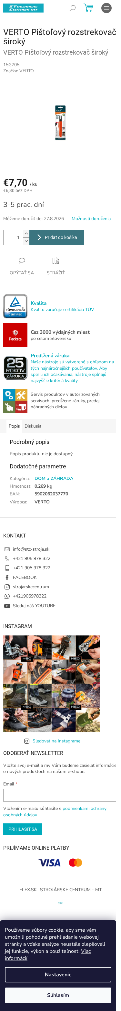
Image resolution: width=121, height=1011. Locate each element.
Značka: (18, 71)
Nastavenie (58, 974)
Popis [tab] (14, 426)
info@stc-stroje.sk (31, 549)
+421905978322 (29, 596)
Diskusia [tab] (33, 426)
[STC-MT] (60, 902)
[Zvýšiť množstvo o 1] (26, 233)
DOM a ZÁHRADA (54, 478)
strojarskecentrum (31, 587)
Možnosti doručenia (91, 219)
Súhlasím (58, 995)
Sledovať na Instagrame (56, 741)
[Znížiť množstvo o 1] (26, 241)
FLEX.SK (28, 890)
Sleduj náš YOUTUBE (34, 606)
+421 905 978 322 (31, 558)
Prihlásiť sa (22, 829)
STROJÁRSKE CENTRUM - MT (71, 890)
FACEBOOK (25, 577)
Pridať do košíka (61, 237)
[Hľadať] (72, 8)
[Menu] (106, 8)
